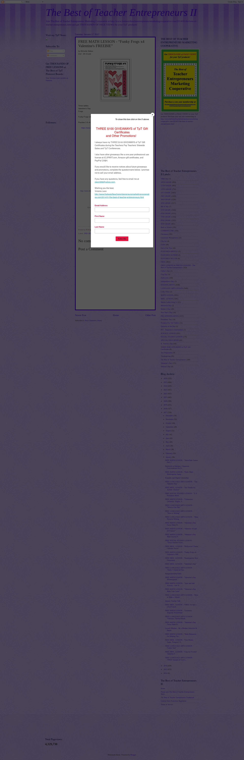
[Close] (152, 115)
